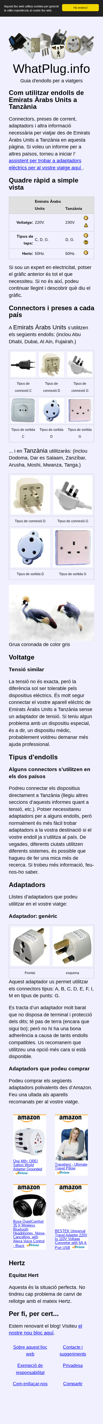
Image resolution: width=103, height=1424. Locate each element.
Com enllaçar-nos (30, 1383)
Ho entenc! (81, 7)
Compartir (72, 1383)
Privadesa (73, 1365)
